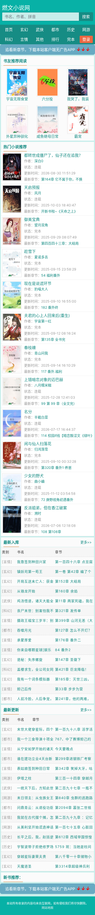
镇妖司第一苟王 (30, 571)
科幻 (9, 39)
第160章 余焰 (66, 591)
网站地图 (47, 908)
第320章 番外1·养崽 (56, 467)
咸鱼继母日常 (47, 136)
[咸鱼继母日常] (47, 108)
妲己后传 (24, 689)
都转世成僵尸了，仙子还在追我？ (53, 155)
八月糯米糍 (42, 385)
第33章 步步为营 (69, 689)
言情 (24, 39)
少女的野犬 (34, 475)
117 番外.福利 (51, 371)
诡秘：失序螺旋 (30, 659)
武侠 (40, 29)
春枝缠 (30, 347)
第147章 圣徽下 (68, 659)
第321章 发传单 (68, 611)
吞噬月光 (24, 630)
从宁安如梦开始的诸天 (35, 749)
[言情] (7, 562)
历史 (71, 29)
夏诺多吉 (41, 257)
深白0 (38, 161)
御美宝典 (32, 219)
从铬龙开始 (26, 591)
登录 (86, 39)
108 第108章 (51, 532)
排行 (55, 39)
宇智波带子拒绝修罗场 (35, 847)
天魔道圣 (24, 866)
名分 (28, 411)
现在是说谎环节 (37, 283)
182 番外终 (49, 307)
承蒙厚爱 (24, 640)
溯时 (37, 513)
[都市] (7, 630)
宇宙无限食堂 (17, 99)
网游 (86, 29)
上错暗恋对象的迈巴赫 (43, 379)
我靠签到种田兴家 (31, 562)
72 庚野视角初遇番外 (57, 499)
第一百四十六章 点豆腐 (74, 562)
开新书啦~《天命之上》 (59, 211)
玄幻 (24, 29)
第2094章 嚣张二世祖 (73, 807)
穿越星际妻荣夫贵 (31, 856)
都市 (55, 29)
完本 (71, 39)
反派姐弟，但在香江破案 (45, 507)
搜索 (86, 16)
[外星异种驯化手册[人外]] (17, 108)
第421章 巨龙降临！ (71, 669)
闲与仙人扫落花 (37, 443)
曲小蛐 (39, 481)
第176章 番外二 (68, 640)
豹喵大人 (41, 289)
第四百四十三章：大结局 (60, 243)
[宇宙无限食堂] (17, 71)
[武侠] (7, 601)
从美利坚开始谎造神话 (35, 827)
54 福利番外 (50, 275)
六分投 (47, 99)
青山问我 (41, 353)
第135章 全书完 (53, 339)
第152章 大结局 (68, 581)
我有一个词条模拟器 (33, 679)
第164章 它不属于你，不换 (61, 179)
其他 (40, 39)
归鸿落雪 (41, 449)
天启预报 (32, 187)
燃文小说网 (16, 7)
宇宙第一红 (42, 321)
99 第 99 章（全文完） (59, 403)
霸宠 (78, 136)
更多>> (86, 542)
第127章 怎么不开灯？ (73, 630)
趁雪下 (30, 251)
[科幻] (7, 611)
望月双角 (41, 225)
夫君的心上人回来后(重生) (47, 315)
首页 (9, 29)
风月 (37, 193)
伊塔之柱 (24, 778)
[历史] (7, 837)
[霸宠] (78, 108)
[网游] (7, 778)
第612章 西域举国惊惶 (73, 837)
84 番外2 (63, 650)
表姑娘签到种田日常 (33, 768)
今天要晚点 (64, 749)
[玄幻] (7, 571)
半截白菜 (41, 417)
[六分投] (47, 71)
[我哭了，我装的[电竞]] (78, 71)
